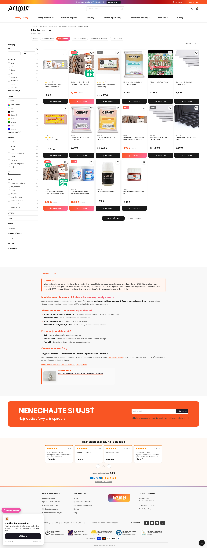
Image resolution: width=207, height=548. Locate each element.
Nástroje (84, 364)
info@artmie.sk (146, 509)
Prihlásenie (178, 2)
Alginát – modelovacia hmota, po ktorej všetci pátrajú (80, 373)
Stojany (90, 17)
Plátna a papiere (69, 17)
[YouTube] (157, 523)
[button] (192, 43)
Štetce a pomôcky (112, 17)
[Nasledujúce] (109, 466)
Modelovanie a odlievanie (66, 26)
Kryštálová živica (48, 38)
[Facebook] (146, 523)
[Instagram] (152, 523)
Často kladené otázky (50, 505)
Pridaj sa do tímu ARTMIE (83, 505)
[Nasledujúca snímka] (65, 64)
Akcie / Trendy (21, 17)
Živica (78, 364)
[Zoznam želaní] (192, 8)
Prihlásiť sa (182, 411)
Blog (75, 513)
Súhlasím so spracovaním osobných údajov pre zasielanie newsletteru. (158, 418)
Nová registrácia (192, 2)
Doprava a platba (48, 498)
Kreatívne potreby (139, 17)
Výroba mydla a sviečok (98, 38)
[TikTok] (162, 523)
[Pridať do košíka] (55, 101)
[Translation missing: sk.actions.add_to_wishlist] (65, 53)
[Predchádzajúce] (98, 466)
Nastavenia (37, 542)
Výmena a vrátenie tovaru (51, 502)
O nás (76, 498)
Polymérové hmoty (79, 38)
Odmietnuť (9, 542)
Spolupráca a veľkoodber (83, 502)
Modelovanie (63, 38)
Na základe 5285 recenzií (103, 482)
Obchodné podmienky (50, 509)
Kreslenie (162, 17)
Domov (34, 26)
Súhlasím (23, 536)
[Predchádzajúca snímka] (45, 64)
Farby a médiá (45, 17)
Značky (179, 17)
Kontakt (76, 509)
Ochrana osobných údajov (52, 513)
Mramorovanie (117, 38)
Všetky (35, 38)
